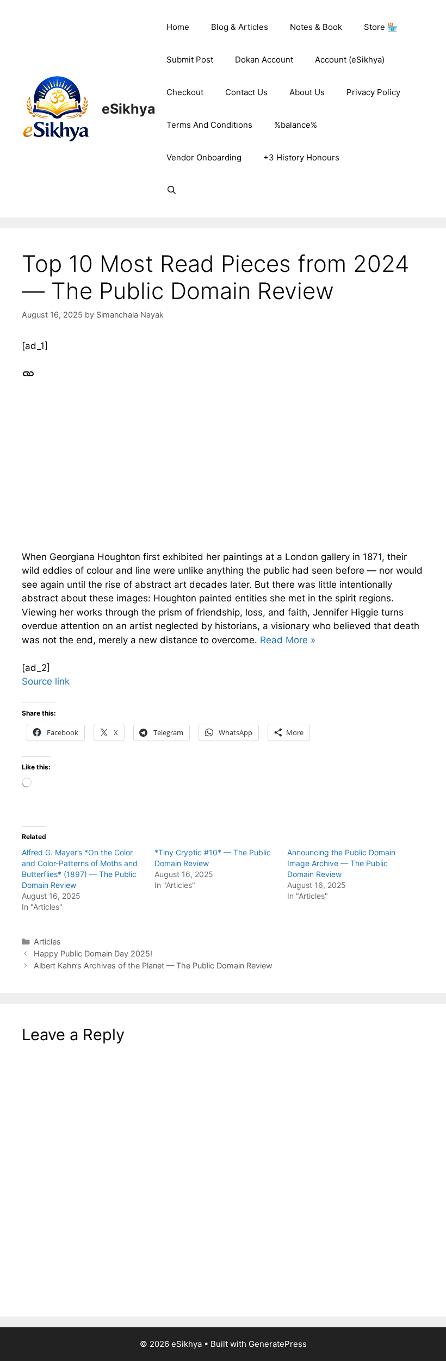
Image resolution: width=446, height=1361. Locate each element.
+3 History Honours (301, 157)
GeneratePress (278, 1344)
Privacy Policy (373, 92)
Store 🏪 (381, 27)
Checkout (184, 92)
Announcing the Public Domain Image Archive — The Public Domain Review (341, 863)
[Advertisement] (223, 474)
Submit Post (189, 59)
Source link (46, 681)
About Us (307, 92)
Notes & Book (316, 27)
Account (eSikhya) (350, 59)
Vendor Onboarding (203, 157)
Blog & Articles (239, 27)
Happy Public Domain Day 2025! (93, 953)
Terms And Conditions (209, 125)
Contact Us (246, 92)
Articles (47, 941)
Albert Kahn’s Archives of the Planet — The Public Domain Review (153, 965)
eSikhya (129, 109)
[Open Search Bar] (172, 190)
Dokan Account (264, 59)
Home (177, 27)
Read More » (287, 640)
